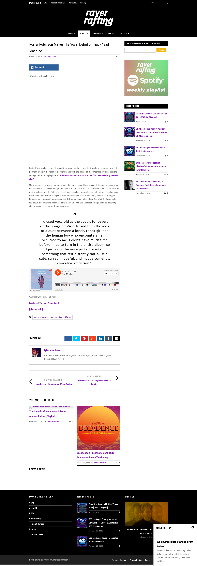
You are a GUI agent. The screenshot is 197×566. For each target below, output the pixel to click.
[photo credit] (36, 309)
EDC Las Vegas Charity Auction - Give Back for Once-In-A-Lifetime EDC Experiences (151, 132)
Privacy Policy (35, 518)
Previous (127, 514)
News (70, 34)
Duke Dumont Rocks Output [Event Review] (54, 384)
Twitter (42, 303)
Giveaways (98, 34)
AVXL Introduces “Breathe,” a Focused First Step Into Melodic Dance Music (151, 185)
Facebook (33, 303)
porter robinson (41, 317)
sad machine (56, 317)
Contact (123, 34)
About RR (33, 508)
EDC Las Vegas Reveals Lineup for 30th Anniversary (65, 3)
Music (83, 34)
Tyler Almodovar (49, 57)
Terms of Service (36, 524)
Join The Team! (36, 534)
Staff (31, 503)
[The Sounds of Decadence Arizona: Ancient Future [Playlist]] (51, 406)
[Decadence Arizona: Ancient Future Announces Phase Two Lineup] (98, 449)
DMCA (31, 513)
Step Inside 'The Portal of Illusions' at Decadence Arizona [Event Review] (151, 166)
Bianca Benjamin (54, 421)
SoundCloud (53, 303)
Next (165, 514)
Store (111, 34)
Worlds (68, 317)
